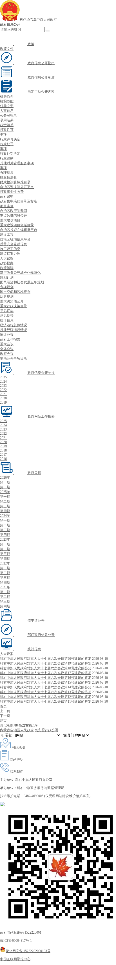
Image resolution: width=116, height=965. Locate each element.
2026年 (5, 478)
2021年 (5, 587)
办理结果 (7, 173)
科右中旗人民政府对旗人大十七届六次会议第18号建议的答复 (45, 668)
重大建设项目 (10, 220)
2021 (3, 394)
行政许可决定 (10, 139)
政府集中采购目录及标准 (18, 201)
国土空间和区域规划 (15, 292)
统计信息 (7, 320)
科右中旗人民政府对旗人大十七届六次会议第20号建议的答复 (45, 659)
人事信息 (7, 111)
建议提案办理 (10, 254)
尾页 (3, 721)
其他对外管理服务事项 (17, 163)
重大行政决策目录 (13, 306)
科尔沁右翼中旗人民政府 (38, 20)
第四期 (5, 511)
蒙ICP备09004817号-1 (16, 941)
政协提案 (7, 263)
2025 (3, 377)
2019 (3, 402)
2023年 (5, 539)
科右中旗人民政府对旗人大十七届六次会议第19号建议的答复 (45, 663)
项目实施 (7, 206)
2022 (3, 390)
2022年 (5, 563)
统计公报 (7, 335)
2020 (3, 398)
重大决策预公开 (12, 301)
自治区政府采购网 (13, 211)
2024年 (5, 516)
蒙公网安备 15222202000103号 (28, 951)
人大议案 (7, 258)
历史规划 (7, 296)
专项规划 (7, 287)
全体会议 (7, 349)
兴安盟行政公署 (46, 730)
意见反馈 (7, 316)
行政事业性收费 (12, 192)
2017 (3, 455)
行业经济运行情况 (13, 330)
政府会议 (7, 354)
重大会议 (7, 344)
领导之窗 (7, 106)
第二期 (5, 487)
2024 (3, 381)
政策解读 (7, 268)
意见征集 (7, 311)
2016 (3, 459)
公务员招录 (8, 115)
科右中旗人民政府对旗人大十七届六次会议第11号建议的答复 (45, 701)
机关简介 (7, 96)
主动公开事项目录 (13, 358)
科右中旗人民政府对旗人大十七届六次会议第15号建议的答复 (45, 682)
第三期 (5, 506)
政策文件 (7, 49)
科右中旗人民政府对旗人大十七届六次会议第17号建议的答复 (45, 673)
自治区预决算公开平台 (17, 187)
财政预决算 (8, 177)
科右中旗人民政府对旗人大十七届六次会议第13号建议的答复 (45, 692)
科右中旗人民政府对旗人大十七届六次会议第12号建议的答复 (45, 697)
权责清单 (7, 125)
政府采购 (7, 196)
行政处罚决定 (10, 154)
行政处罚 (7, 144)
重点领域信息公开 (13, 215)
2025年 (5, 492)
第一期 (5, 482)
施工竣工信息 (10, 249)
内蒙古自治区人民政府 (17, 730)
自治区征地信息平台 (15, 239)
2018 (3, 450)
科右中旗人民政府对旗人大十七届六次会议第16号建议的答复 (45, 678)
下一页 (5, 716)
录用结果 (7, 120)
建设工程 (7, 235)
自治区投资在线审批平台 (18, 230)
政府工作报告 (10, 339)
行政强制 (7, 158)
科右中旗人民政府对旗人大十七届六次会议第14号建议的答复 (45, 687)
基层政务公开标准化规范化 (20, 273)
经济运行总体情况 (13, 325)
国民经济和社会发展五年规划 (22, 282)
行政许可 (7, 130)
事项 (3, 134)
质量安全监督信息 (13, 244)
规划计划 (7, 277)
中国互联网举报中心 (15, 959)
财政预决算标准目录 (15, 182)
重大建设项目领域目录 (17, 225)
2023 (3, 386)
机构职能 (7, 101)
